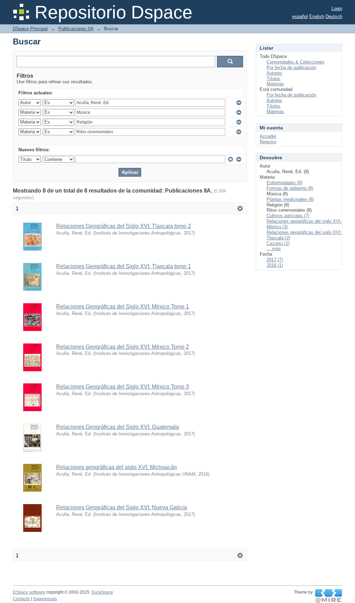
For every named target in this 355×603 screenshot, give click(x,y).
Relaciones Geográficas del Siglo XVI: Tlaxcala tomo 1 (123, 266)
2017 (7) (275, 259)
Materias (275, 83)
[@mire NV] (328, 596)
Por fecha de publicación (291, 67)
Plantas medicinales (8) (290, 199)
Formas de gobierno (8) (290, 188)
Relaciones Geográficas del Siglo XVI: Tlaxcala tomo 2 (123, 226)
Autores (274, 73)
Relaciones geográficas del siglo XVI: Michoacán (116, 467)
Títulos (273, 78)
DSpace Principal (30, 28)
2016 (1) (275, 265)
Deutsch (334, 16)
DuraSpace (102, 592)
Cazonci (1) (278, 243)
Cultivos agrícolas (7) (288, 215)
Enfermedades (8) (284, 182)
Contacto (21, 598)
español (300, 16)
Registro (268, 141)
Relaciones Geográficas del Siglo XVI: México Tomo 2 (122, 347)
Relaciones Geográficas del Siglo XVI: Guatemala (117, 427)
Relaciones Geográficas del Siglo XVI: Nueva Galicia (121, 507)
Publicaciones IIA (75, 28)
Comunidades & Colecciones (295, 62)
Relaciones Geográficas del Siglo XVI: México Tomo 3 (122, 387)
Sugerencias (45, 598)
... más (274, 248)
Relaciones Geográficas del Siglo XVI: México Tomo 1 (122, 306)
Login (336, 8)
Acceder (268, 136)
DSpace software (29, 592)
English (316, 16)
